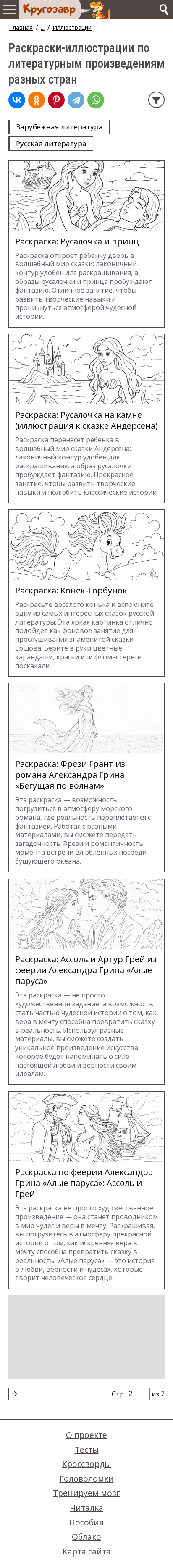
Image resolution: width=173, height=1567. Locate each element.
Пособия (86, 1522)
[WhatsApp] (95, 100)
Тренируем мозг (86, 1493)
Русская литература (51, 143)
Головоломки (87, 1478)
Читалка (86, 1507)
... (43, 27)
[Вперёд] (14, 1394)
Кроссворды (86, 1464)
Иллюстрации (72, 27)
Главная (21, 27)
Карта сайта (87, 1551)
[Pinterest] (56, 100)
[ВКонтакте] (16, 100)
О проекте (86, 1435)
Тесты (87, 1449)
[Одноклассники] (36, 100)
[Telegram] (76, 100)
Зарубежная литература (59, 126)
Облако (86, 1536)
